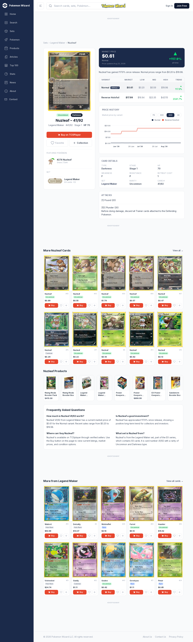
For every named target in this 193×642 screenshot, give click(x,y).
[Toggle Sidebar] (40, 5)
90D (170, 115)
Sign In (169, 5)
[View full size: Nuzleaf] (69, 81)
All (178, 115)
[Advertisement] (113, 27)
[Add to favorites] (61, 305)
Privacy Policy (176, 636)
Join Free (182, 5)
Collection (82, 143)
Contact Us (160, 636)
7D (153, 115)
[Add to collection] (66, 305)
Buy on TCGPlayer (71, 134)
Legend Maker (57, 42)
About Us (147, 636)
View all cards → (174, 481)
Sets (45, 42)
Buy (53, 305)
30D (162, 115)
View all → (178, 250)
